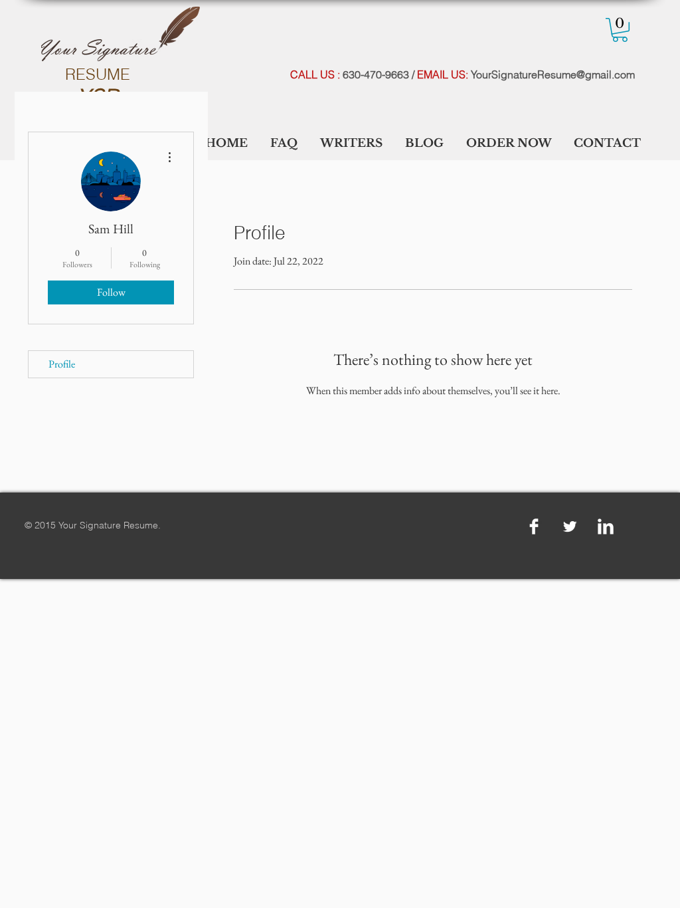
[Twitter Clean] (570, 526)
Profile (61, 364)
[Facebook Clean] (534, 526)
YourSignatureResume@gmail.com (553, 74)
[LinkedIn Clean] (606, 526)
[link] (620, 30)
